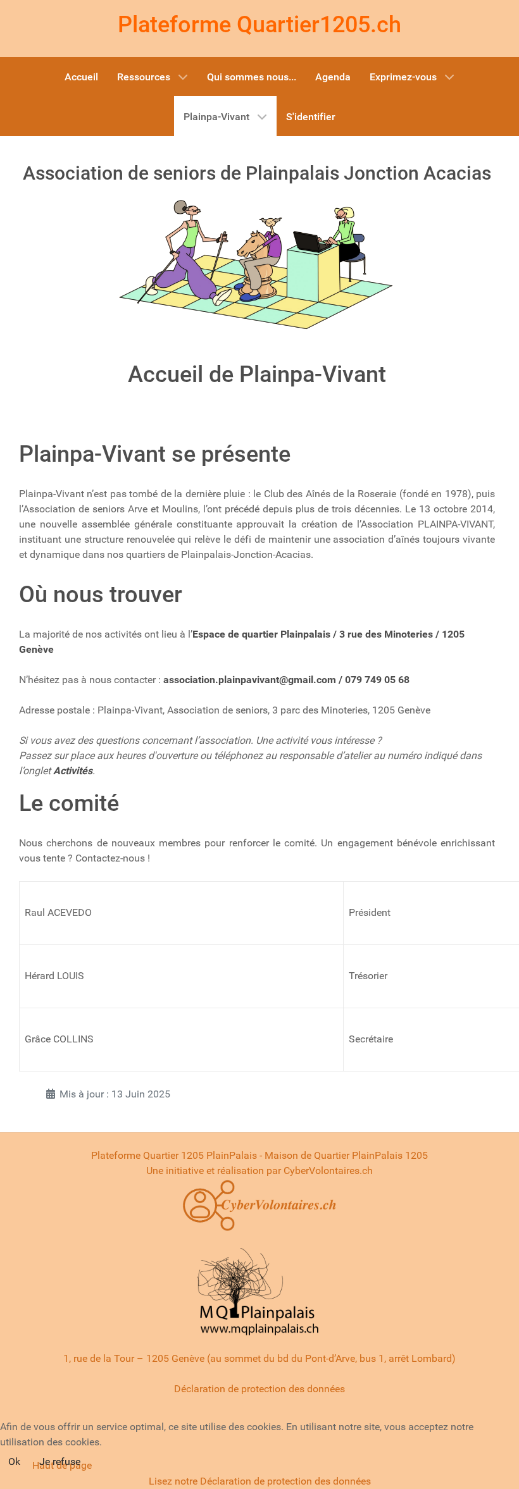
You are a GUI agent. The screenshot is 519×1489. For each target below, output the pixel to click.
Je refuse (59, 1461)
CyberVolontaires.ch (328, 1171)
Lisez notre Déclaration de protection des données (260, 1481)
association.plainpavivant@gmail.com (249, 680)
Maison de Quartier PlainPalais (334, 1155)
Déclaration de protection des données (259, 1389)
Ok (14, 1461)
